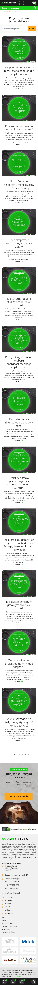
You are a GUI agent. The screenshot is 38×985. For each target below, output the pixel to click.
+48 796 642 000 (12, 888)
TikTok (7, 907)
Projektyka (5, 11)
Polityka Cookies (8, 932)
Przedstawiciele (8, 924)
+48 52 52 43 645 (19, 3)
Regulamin (6, 929)
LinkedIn (8, 910)
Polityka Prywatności (10, 926)
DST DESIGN (17, 976)
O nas (4, 921)
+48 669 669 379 (12, 885)
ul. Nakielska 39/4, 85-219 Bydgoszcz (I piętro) (12, 868)
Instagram (9, 913)
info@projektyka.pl (23, 3)
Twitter (8, 904)
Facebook (9, 900)
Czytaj (18, 89)
